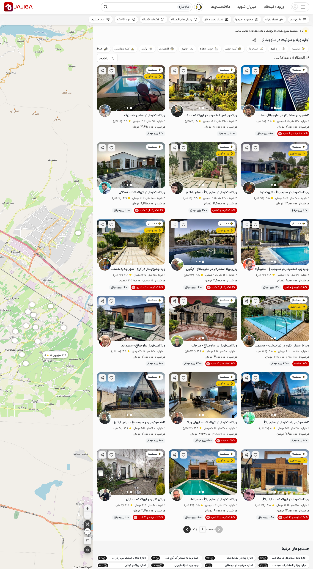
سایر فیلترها (97, 20)
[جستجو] (105, 7)
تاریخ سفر (295, 20)
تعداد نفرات (271, 20)
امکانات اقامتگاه (150, 20)
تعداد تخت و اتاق (213, 20)
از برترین (104, 58)
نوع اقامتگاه (123, 20)
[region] (46, 297)
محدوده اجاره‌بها (244, 20)
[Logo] (8, 6)
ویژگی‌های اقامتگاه (181, 20)
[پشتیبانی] (198, 6)
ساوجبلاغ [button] (184, 7)
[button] (274, 7)
